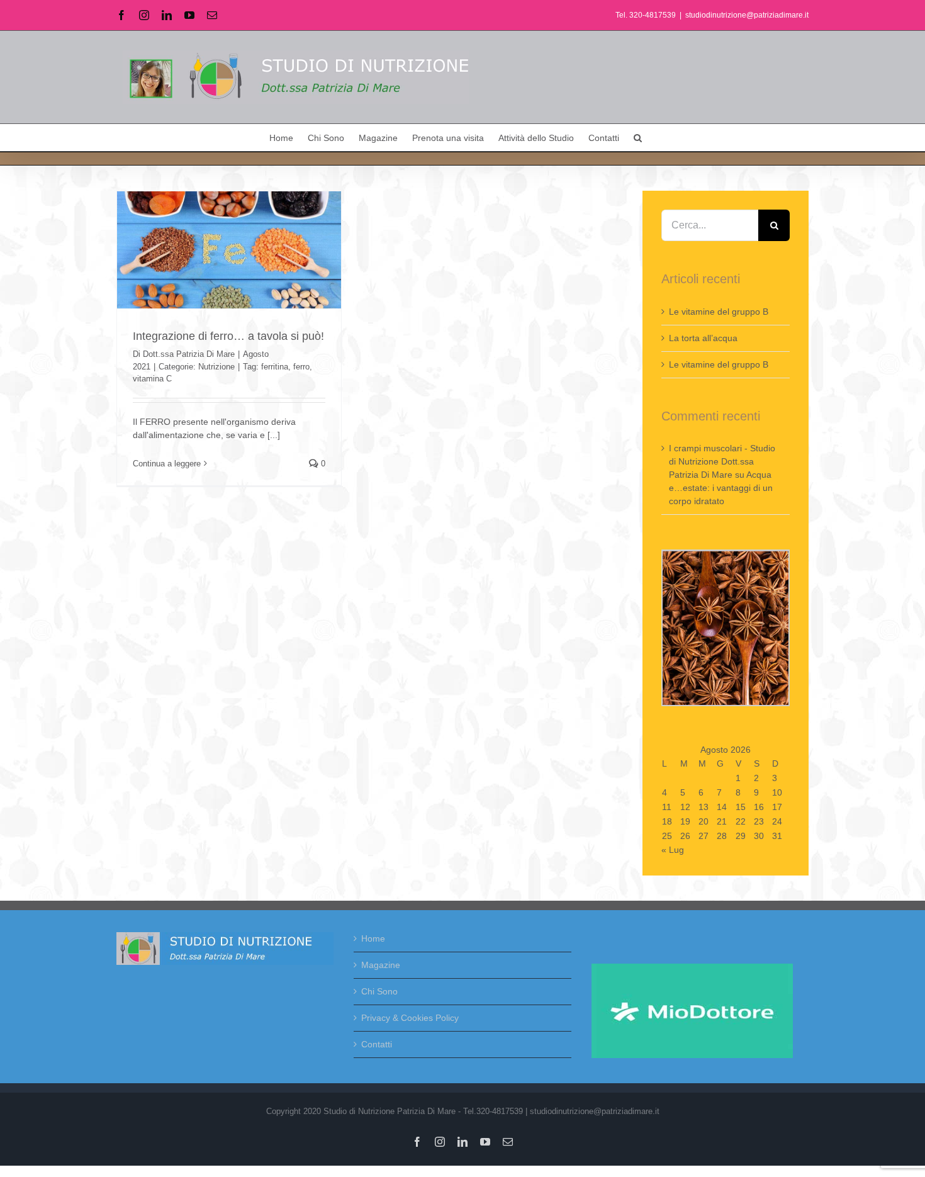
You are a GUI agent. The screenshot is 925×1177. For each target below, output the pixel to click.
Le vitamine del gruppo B (718, 312)
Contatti (376, 1044)
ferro (301, 366)
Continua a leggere (167, 463)
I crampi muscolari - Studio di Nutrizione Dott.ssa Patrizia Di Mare (722, 461)
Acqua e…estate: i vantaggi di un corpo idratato (721, 488)
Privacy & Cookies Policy (410, 1018)
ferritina (274, 366)
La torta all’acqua (703, 338)
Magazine (380, 965)
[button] (638, 137)
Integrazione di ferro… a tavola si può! (228, 336)
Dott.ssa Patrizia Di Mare (189, 354)
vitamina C (152, 378)
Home (373, 938)
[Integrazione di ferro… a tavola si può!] (229, 249)
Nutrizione (216, 366)
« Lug (672, 850)
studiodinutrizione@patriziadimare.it (747, 15)
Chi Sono (379, 991)
